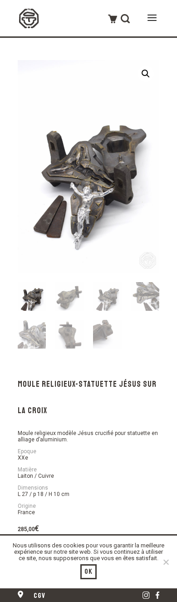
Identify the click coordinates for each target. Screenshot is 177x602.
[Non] (165, 562)
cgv (40, 595)
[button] (146, 74)
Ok (88, 571)
